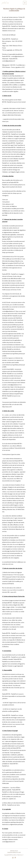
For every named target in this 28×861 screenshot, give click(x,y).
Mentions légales (14, 850)
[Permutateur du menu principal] (25, 3)
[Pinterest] (15, 857)
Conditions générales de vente (14, 852)
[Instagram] (13, 857)
